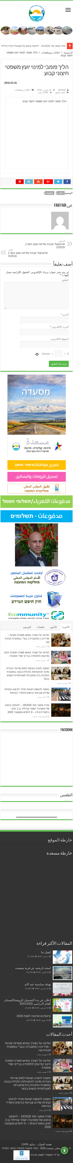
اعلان (60, 193)
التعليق (65, 280)
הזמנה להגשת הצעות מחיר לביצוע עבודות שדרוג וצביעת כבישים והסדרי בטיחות (28, 1102)
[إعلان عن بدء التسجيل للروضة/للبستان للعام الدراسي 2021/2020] (62, 1005)
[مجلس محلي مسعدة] (36, 12)
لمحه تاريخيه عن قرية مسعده (33, 968)
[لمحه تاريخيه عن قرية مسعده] (62, 973)
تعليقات (41, 627)
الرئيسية (68, 52)
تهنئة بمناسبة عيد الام (38, 984)
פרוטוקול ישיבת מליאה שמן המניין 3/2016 (28, 253)
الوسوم (27, 627)
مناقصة (50, 193)
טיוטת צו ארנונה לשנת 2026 (34, 1016)
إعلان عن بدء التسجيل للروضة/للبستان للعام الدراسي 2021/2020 (27, 1001)
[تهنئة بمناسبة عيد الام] (62, 989)
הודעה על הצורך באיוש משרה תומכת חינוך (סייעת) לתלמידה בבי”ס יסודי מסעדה (28, 1064)
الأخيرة (65, 627)
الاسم (65, 314)
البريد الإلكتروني (59, 326)
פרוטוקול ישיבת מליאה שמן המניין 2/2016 (45, 244)
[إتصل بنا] (62, 957)
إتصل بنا (46, 952)
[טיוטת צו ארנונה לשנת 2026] (62, 1021)
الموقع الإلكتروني (59, 338)
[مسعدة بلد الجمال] (36, 30)
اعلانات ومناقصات (50, 52)
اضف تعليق (60, 92)
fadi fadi (61, 90)
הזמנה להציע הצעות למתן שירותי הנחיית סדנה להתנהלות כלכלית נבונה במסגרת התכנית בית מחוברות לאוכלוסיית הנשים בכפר (27, 1083)
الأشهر (53, 627)
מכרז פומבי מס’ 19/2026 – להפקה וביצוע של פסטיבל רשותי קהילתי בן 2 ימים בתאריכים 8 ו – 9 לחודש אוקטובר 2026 (27, 709)
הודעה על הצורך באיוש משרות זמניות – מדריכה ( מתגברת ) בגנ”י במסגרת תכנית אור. (27, 639)
